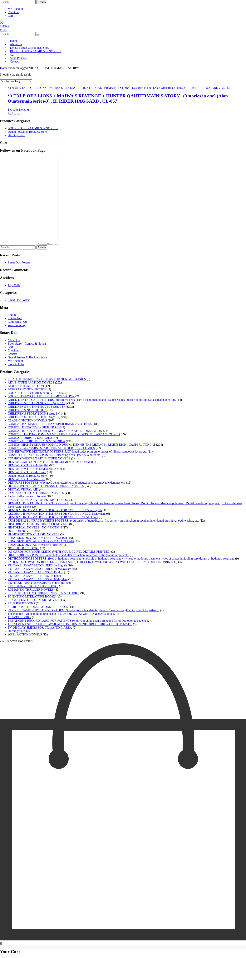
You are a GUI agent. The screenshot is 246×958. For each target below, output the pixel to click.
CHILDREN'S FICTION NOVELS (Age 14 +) (37, 406)
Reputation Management (48, 244)
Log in (12, 314)
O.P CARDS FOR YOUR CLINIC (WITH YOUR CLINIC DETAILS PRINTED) (59, 551)
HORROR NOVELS (21, 530)
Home (3, 68)
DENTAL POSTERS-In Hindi (26, 479)
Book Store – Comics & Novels (27, 343)
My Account (15, 8)
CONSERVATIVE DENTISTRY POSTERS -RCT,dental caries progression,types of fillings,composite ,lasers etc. (77, 451)
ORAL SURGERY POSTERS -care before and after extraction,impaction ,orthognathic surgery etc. (68, 555)
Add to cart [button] (14, 113)
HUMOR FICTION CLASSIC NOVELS (33, 534)
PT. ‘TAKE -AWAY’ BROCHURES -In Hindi (36, 582)
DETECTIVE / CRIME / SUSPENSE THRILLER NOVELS (46, 486)
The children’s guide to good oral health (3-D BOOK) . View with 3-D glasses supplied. (61, 613)
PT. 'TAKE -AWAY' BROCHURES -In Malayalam (39, 568)
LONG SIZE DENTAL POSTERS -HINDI (35, 544)
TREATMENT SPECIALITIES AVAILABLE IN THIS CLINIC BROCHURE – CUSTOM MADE (70, 624)
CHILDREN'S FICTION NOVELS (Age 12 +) (37, 403)
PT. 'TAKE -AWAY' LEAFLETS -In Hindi (34, 575)
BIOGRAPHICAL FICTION (26, 386)
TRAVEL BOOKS (19, 617)
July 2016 (14, 285)
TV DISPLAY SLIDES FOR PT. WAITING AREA (40, 627)
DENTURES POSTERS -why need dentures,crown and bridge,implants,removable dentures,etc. (66, 482)
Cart (10, 15)
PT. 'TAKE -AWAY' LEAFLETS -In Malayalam (37, 579)
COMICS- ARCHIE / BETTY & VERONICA (36, 441)
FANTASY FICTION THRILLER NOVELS (36, 493)
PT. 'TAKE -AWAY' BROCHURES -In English (37, 565)
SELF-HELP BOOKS (21, 603)
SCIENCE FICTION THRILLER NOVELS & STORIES (44, 593)
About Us (14, 340)
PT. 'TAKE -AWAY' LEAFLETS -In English (35, 572)
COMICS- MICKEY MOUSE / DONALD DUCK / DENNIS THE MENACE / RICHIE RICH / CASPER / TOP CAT (81, 444)
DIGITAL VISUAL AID (23, 489)
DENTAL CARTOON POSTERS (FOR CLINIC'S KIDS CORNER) (51, 461)
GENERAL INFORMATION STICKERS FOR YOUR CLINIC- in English (55, 510)
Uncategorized (16, 135)
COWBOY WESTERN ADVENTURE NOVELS (39, 458)
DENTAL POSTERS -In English (28, 465)
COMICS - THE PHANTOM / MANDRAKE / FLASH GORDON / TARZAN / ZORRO (64, 434)
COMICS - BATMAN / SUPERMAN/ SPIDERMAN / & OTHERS (50, 424)
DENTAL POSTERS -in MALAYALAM (33, 468)
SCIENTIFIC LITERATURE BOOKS (32, 596)
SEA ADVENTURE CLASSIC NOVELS (34, 600)
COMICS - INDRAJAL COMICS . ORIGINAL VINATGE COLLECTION (55, 430)
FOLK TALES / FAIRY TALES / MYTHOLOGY (39, 499)
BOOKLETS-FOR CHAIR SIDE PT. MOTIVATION (41, 396)
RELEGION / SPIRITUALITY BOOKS (33, 586)
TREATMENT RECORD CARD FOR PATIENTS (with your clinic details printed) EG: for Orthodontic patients (77, 620)
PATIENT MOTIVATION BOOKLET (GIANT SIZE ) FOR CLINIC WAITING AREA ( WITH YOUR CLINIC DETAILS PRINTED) (92, 562)
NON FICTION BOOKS (23, 548)
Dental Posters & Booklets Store (27, 131)
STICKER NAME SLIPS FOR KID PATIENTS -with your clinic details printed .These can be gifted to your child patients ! (83, 610)
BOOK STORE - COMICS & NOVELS (33, 128)
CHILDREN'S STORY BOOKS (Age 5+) (34, 417)
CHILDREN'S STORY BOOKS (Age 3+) (34, 413)
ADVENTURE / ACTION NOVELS (31, 382)
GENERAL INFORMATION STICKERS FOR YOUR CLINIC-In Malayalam (57, 513)
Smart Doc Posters (19, 262)
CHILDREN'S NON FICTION (27, 410)
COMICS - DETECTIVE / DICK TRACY (34, 427)
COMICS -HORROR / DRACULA (30, 437)
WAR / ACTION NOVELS (25, 634)
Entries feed (15, 318)
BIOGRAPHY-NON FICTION (27, 389)
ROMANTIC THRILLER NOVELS (31, 589)
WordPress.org (17, 325)
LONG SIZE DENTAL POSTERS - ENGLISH (37, 537)
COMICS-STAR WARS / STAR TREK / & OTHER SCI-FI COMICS (51, 448)
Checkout (13, 12)
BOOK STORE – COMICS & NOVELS (35, 51)
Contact (14, 61)
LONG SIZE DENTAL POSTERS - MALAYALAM (41, 541)
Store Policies (16, 364)
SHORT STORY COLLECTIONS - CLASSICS (38, 606)
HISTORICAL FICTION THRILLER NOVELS (38, 524)
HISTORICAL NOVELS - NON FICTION (35, 527)
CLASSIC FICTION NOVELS (27, 420)
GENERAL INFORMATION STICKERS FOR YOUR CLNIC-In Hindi (53, 517)
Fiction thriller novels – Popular (27, 496)
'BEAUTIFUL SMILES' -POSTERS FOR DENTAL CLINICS (47, 379)
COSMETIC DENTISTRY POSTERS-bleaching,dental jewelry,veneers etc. (54, 455)
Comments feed (17, 321)
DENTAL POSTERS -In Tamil (27, 472)
